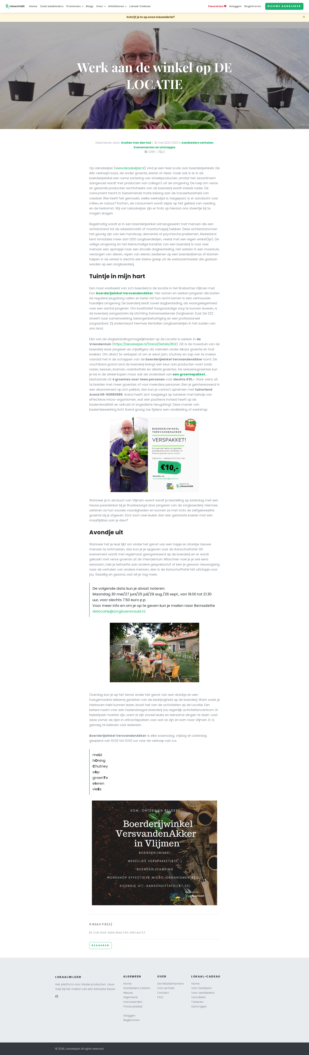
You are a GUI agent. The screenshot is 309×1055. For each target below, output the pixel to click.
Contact (163, 993)
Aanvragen (199, 1006)
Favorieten (216, 6)
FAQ (160, 997)
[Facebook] (56, 996)
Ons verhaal (165, 988)
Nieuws (128, 993)
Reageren (100, 945)
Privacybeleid (132, 1006)
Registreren (252, 6)
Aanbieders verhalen (197, 143)
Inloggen (235, 6)
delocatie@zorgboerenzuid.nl (118, 611)
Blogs (89, 6)
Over (99, 6)
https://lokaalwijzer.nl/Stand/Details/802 (145, 344)
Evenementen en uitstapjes (154, 147)
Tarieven (197, 1002)
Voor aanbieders (203, 993)
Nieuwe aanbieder (284, 6)
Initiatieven (116, 6)
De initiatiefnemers (170, 984)
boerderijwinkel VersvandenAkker (124, 293)
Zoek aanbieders (51, 6)
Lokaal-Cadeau (140, 6)
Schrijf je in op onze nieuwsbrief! (150, 17)
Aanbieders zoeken (136, 988)
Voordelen (198, 997)
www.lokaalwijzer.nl (129, 168)
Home (33, 6)
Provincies (73, 6)
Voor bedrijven (201, 988)
